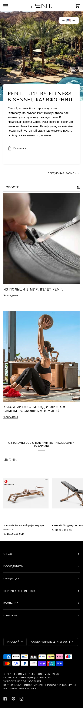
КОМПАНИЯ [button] (10, 603)
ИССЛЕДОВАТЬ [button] (13, 566)
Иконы (10, 460)
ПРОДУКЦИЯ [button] (11, 578)
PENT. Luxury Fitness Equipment (29, 674)
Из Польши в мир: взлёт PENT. (33, 289)
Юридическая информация (23, 685)
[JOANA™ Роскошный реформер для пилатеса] (26, 493)
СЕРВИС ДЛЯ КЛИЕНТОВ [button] (19, 591)
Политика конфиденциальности (27, 677)
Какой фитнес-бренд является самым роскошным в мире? (34, 409)
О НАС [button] (7, 554)
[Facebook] (5, 699)
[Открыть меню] (9, 5)
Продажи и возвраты (60, 685)
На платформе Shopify (19, 688)
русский (13, 641)
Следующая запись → (64, 173)
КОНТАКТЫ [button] (10, 615)
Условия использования (22, 681)
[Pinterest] (13, 699)
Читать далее (10, 295)
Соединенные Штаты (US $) (51, 641)
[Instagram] (21, 699)
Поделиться (19, 148)
